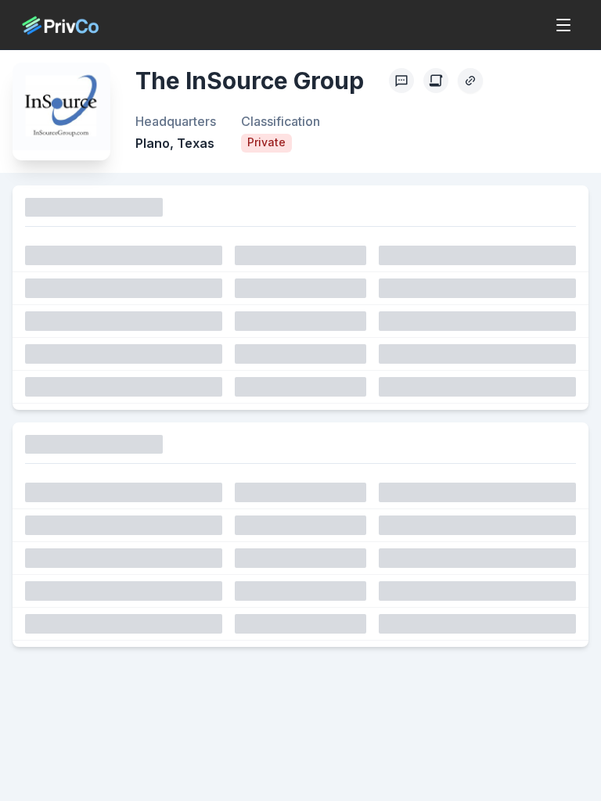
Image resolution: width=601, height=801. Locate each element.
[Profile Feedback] (401, 80)
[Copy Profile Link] (470, 80)
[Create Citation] (435, 80)
